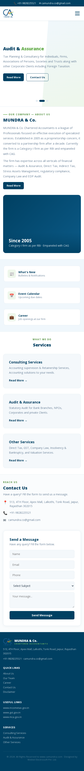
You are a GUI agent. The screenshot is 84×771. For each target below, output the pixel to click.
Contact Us (37, 77)
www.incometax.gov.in (16, 708)
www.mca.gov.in (12, 717)
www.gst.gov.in (12, 712)
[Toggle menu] (77, 13)
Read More (14, 77)
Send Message (42, 615)
